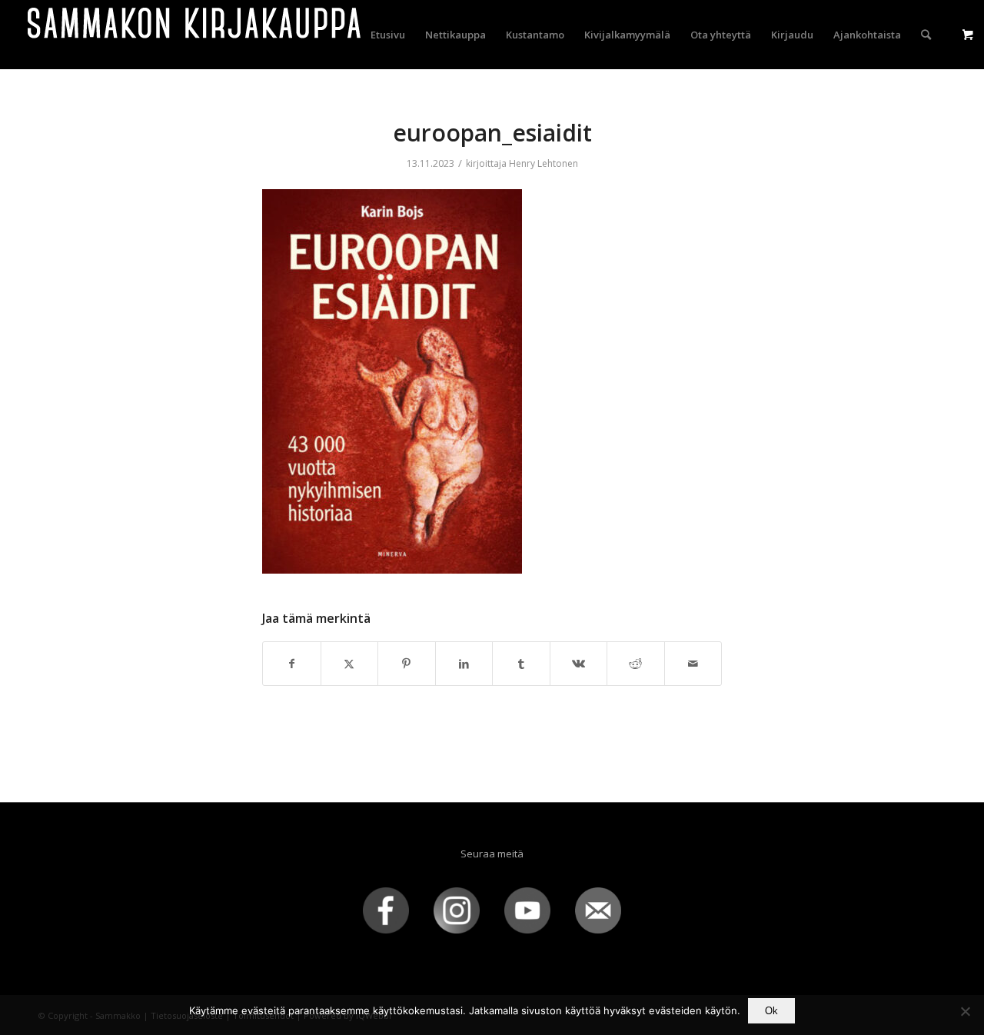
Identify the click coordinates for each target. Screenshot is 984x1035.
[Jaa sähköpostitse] (693, 663)
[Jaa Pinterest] (406, 663)
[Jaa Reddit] (635, 663)
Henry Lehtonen (543, 163)
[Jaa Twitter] (349, 663)
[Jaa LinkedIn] (464, 663)
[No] (964, 1011)
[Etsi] (926, 34)
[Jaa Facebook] (292, 663)
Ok (771, 1011)
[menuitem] (388, 34)
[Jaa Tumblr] (521, 663)
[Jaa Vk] (578, 663)
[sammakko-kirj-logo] (195, 34)
